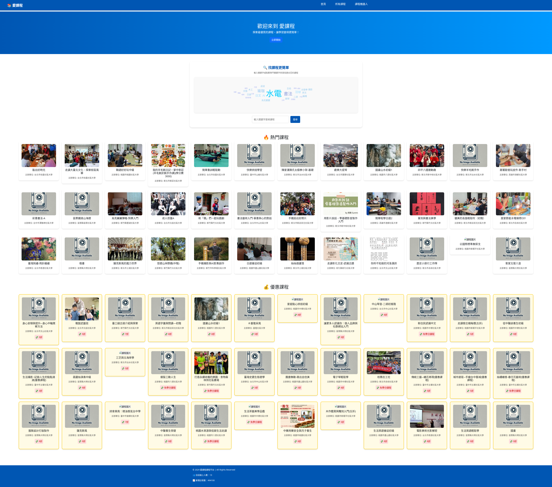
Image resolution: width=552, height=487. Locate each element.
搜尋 (295, 119)
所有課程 (340, 4)
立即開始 (276, 39)
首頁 (323, 4)
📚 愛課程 (15, 5)
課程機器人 (361, 4)
